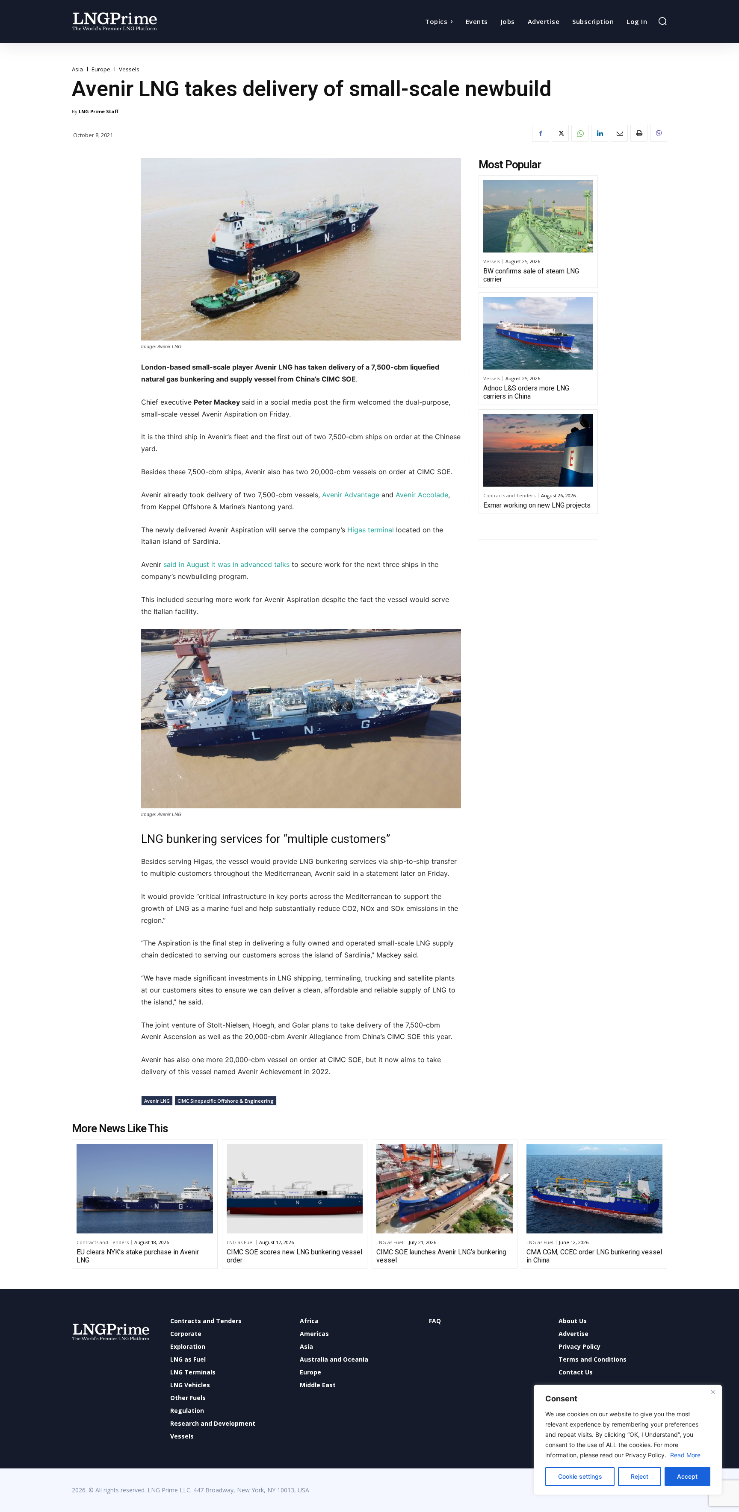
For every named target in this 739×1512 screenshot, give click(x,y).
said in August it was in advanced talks (226, 564)
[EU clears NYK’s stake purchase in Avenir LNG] (145, 1188)
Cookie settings (580, 1476)
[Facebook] (540, 133)
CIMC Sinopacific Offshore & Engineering (225, 1101)
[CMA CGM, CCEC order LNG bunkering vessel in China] (594, 1188)
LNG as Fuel (240, 1242)
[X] (560, 133)
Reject (639, 1476)
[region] (628, 1440)
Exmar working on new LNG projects (537, 505)
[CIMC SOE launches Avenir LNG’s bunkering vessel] (444, 1188)
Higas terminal (370, 530)
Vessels (129, 69)
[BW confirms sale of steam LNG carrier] (538, 216)
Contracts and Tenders (509, 495)
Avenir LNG (157, 1101)
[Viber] (658, 133)
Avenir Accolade (422, 494)
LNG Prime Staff (98, 111)
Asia (77, 69)
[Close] (713, 1392)
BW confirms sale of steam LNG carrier (531, 275)
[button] (662, 21)
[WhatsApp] (579, 133)
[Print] (638, 133)
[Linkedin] (599, 133)
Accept (687, 1476)
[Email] (619, 133)
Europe (101, 69)
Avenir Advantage (350, 494)
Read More (685, 1455)
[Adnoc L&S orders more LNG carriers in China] (538, 333)
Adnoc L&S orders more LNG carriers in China (526, 392)
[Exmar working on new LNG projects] (538, 450)
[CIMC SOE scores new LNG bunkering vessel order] (295, 1188)
